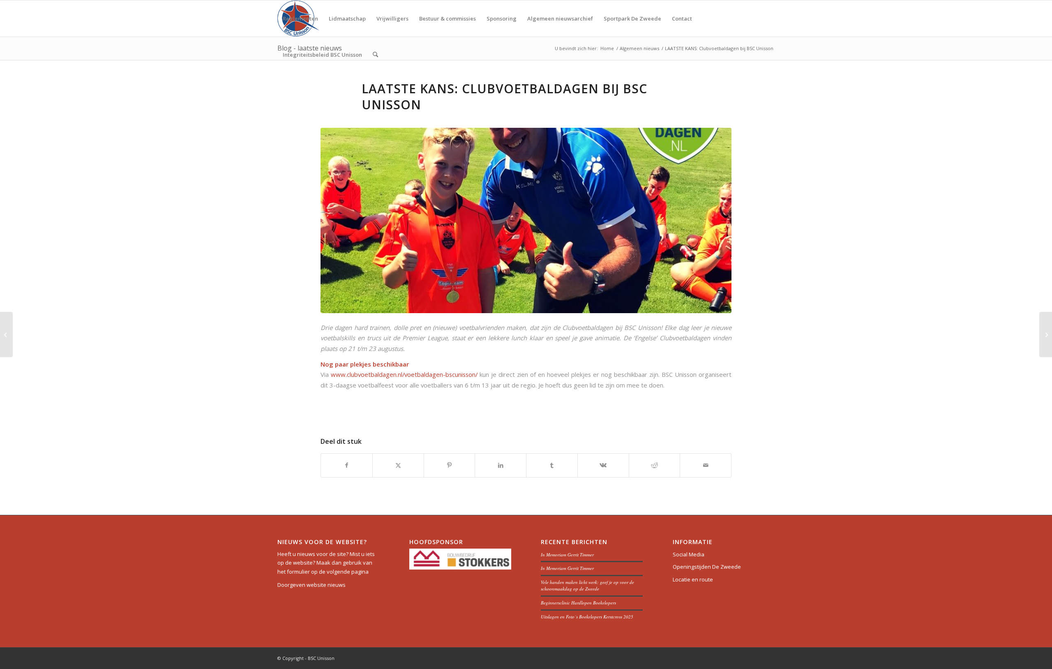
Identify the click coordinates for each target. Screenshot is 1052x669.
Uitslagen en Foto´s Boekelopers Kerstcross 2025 (587, 617)
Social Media (688, 554)
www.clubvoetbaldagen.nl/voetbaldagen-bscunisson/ (404, 374)
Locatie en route (693, 579)
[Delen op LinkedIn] (500, 465)
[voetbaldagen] (526, 220)
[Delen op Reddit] (654, 465)
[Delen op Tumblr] (551, 465)
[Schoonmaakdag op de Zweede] (1045, 334)
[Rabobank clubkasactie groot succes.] (6, 334)
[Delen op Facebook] (346, 465)
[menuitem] (300, 18)
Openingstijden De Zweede (707, 566)
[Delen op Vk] (603, 465)
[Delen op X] (398, 465)
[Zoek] (375, 55)
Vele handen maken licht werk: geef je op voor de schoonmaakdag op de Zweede (587, 585)
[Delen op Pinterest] (449, 465)
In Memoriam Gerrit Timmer (567, 554)
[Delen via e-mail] (705, 465)
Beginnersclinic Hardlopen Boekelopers (578, 603)
